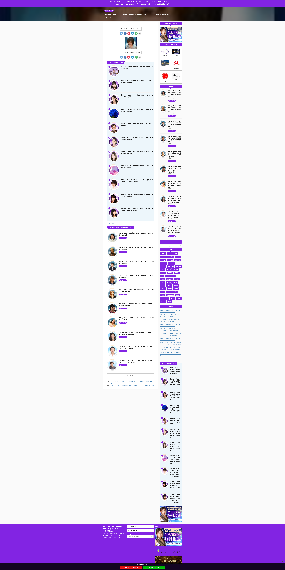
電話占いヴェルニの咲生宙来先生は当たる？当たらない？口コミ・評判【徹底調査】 (170, 334)
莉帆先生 (175, 292)
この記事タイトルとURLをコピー (131, 29)
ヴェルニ (169, 269)
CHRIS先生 (163, 253)
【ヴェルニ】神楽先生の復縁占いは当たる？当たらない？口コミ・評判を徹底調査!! (175, 485)
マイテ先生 (178, 266)
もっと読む (131, 375)
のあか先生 (170, 260)
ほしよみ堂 (177, 260)
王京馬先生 (169, 285)
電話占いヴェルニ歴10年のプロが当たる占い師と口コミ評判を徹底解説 (142, 4)
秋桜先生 (176, 288)
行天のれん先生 (170, 295)
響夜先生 (173, 298)
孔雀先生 (173, 276)
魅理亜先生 (163, 301)
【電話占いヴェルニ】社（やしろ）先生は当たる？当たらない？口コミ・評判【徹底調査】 (170, 348)
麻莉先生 (170, 301)
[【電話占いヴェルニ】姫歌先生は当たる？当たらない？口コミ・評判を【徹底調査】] (132, 33)
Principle (177, 257)
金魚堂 (177, 295)
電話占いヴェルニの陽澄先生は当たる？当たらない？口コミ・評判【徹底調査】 (170, 325)
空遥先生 (162, 292)
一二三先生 (175, 269)
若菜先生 (169, 292)
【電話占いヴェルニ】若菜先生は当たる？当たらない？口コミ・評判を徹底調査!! (175, 383)
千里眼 (162, 276)
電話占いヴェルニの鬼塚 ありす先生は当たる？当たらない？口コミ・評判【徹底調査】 (171, 329)
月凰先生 (162, 279)
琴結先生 (176, 285)
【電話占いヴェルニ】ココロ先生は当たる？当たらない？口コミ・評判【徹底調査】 (175, 459)
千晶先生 (177, 273)
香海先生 (179, 298)
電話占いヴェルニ (112, 223)
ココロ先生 (163, 266)
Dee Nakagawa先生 (172, 253)
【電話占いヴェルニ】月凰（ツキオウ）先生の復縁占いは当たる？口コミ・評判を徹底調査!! (175, 472)
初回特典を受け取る (153, 567)
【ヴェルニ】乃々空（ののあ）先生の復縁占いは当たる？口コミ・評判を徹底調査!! (175, 446)
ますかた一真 (163, 263)
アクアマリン (171, 263)
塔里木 (167, 276)
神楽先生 (170, 288)
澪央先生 (162, 285)
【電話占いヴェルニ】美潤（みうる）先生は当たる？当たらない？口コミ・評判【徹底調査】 (170, 343)
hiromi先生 (163, 257)
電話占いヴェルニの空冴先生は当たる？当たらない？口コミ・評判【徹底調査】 (170, 320)
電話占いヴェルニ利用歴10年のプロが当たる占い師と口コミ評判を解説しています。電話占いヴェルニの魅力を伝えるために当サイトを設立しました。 (114, 535)
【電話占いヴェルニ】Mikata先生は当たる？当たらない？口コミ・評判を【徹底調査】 (133, 385)
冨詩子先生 (170, 273)
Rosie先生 (163, 260)
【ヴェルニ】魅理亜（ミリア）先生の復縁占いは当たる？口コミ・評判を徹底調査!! (175, 396)
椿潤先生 (169, 282)
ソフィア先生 (171, 266)
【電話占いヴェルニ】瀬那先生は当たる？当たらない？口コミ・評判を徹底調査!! (175, 433)
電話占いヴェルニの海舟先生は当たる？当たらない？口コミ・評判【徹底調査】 (170, 315)
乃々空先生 (163, 273)
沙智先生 (175, 282)
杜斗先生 (177, 279)
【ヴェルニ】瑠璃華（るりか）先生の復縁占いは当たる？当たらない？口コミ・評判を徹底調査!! (175, 498)
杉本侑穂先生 (170, 279)
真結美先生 (163, 288)
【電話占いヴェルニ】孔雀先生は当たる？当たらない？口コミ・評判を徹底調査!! (175, 409)
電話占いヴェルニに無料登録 (130, 567)
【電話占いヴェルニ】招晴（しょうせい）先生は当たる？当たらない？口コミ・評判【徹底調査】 (170, 353)
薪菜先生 (162, 295)
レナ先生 (162, 269)
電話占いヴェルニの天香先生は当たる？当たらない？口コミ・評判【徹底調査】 (170, 339)
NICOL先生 (170, 257)
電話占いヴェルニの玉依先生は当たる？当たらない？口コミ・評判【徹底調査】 (170, 311)
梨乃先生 (162, 282)
